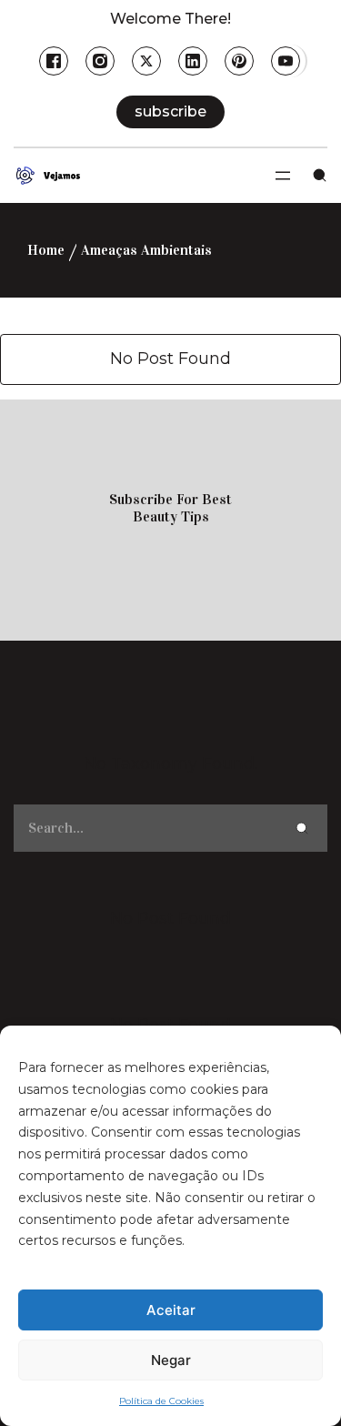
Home (46, 249)
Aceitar (171, 1310)
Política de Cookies (161, 1401)
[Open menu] (283, 176)
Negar (171, 1360)
